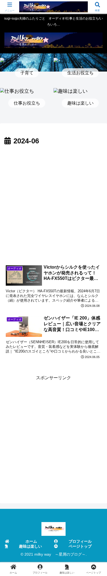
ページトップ (80, 546)
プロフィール (80, 541)
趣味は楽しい (30, 546)
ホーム (31, 541)
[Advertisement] (53, 204)
